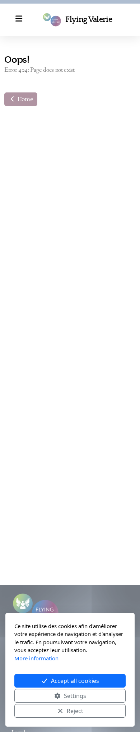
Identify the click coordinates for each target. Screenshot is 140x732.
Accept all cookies (75, 681)
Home (24, 99)
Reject (75, 711)
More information (36, 658)
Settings (75, 696)
